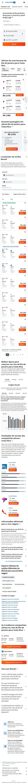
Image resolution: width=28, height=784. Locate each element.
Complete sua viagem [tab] (8, 577)
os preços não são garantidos (8, 763)
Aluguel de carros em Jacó (9, 616)
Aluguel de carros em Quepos (10, 618)
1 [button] (7, 354)
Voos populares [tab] (6, 588)
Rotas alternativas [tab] (7, 584)
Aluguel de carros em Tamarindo (10, 609)
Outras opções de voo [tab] (8, 580)
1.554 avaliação (13, 467)
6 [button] (20, 354)
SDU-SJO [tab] (14, 379)
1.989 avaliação (13, 500)
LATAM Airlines (13, 496)
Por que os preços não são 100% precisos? (11, 774)
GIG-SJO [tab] (7, 379)
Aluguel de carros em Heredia (10, 620)
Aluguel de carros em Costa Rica (10, 599)
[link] (12, 149)
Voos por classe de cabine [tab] (9, 591)
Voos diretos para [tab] (19, 584)
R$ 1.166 (8, 17)
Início (13, 781)
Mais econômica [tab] (5, 69)
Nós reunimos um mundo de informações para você (10, 771)
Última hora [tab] (19, 69)
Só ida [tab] (24, 69)
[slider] (26, 190)
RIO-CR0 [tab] (4, 393)
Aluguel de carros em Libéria (9, 607)
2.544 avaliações (13, 512)
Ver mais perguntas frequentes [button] (14, 561)
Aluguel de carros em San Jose (10, 605)
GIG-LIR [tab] (21, 379)
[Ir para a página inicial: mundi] (10, 2)
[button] (2, 2)
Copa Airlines (12, 462)
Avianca (11, 508)
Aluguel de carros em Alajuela (10, 611)
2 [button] (10, 354)
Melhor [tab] (13, 69)
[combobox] (15, 175)
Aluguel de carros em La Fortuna (10, 613)
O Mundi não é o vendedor (10, 768)
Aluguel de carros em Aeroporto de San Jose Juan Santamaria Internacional (13, 602)
